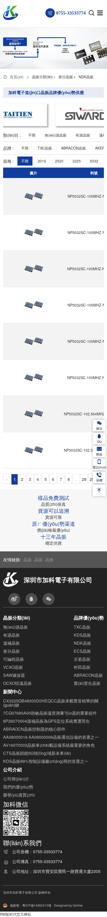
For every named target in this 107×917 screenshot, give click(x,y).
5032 (94, 161)
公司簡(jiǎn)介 (16, 779)
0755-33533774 (47, 852)
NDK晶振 (86, 76)
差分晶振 (65, 76)
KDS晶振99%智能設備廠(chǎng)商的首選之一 (45, 761)
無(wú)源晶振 (55, 135)
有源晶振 (83, 135)
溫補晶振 (11, 643)
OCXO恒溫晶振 (17, 683)
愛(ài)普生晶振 (87, 683)
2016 (42, 161)
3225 (76, 161)
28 (84, 479)
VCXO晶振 (13, 667)
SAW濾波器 (14, 675)
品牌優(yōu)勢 (89, 617)
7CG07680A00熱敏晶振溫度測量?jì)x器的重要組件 (50, 713)
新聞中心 (12, 691)
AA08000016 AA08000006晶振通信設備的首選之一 (51, 737)
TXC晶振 (45, 148)
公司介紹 (12, 769)
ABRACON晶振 (73, 148)
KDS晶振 (82, 635)
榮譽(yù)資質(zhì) (19, 795)
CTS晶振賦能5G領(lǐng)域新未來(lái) (37, 753)
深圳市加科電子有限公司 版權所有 (27, 892)
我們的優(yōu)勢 (18, 787)
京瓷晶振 (82, 659)
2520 (59, 161)
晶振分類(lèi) (42, 76)
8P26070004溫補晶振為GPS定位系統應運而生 (46, 721)
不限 (32, 135)
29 (92, 479)
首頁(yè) (17, 76)
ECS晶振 (82, 651)
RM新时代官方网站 (15, 914)
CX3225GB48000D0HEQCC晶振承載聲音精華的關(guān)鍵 (50, 703)
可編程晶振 (13, 659)
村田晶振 (82, 667)
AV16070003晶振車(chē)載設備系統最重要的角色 (49, 745)
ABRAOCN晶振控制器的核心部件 (34, 729)
